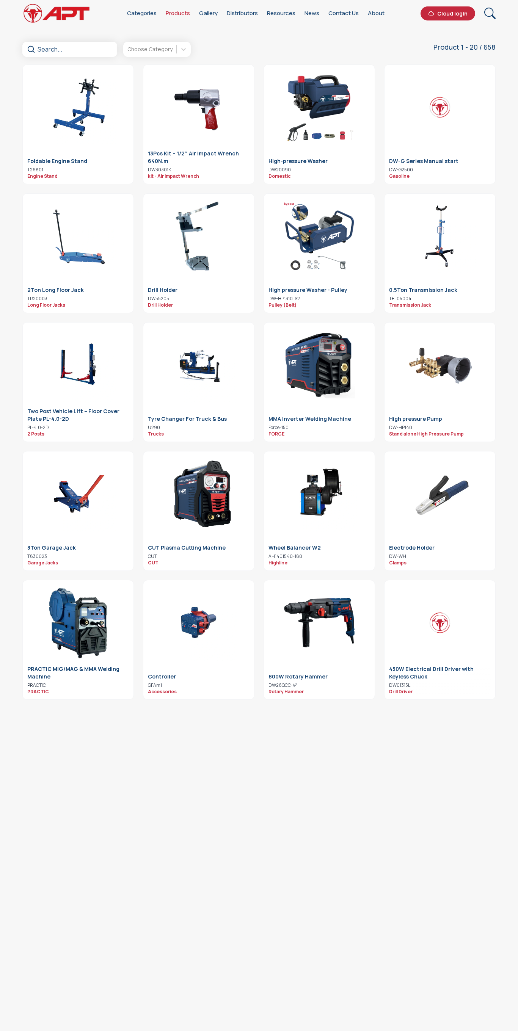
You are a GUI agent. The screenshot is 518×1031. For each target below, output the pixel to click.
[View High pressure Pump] (440, 365)
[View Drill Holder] (199, 236)
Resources (281, 13)
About (376, 13)
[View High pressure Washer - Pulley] (319, 236)
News (312, 13)
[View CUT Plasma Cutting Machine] (199, 494)
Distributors (242, 13)
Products (178, 13)
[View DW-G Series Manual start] (440, 107)
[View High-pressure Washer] (319, 107)
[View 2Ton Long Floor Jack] (78, 236)
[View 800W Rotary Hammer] (319, 623)
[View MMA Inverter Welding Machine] (319, 365)
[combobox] (128, 49)
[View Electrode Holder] (440, 494)
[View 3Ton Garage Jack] (78, 494)
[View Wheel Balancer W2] (319, 494)
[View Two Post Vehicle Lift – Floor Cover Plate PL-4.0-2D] (78, 365)
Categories (142, 13)
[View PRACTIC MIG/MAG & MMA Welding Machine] (78, 623)
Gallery (208, 13)
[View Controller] (199, 623)
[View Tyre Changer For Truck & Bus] (199, 365)
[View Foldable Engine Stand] (78, 107)
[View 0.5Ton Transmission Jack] (440, 236)
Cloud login (452, 13)
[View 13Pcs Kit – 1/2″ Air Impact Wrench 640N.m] (199, 107)
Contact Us (343, 13)
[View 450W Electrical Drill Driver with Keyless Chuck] (440, 623)
